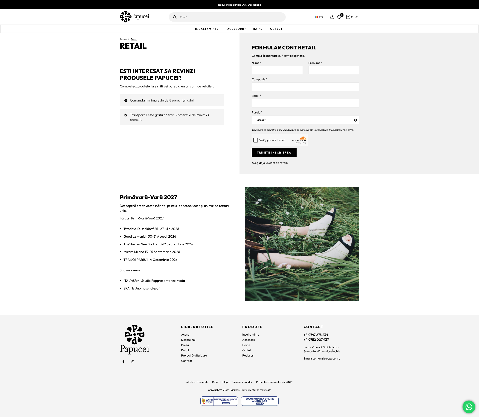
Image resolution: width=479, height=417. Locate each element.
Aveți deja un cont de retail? (270, 163)
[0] (338, 16)
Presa (185, 345)
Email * (256, 96)
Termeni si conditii (241, 382)
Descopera (254, 4)
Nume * (257, 63)
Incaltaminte (207, 29)
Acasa (123, 39)
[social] (123, 362)
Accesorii (235, 29)
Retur (215, 382)
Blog (225, 382)
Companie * (260, 79)
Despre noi (188, 340)
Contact (186, 361)
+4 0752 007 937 (316, 339)
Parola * (257, 112)
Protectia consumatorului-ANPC (274, 382)
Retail (185, 350)
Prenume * (315, 63)
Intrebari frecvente (197, 382)
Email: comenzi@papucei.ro (322, 358)
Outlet (276, 29)
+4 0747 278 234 (316, 335)
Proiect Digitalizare (194, 355)
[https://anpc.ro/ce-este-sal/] (219, 401)
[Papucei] (134, 17)
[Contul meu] (332, 17)
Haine (258, 29)
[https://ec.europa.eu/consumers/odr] (260, 401)
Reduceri (248, 355)
